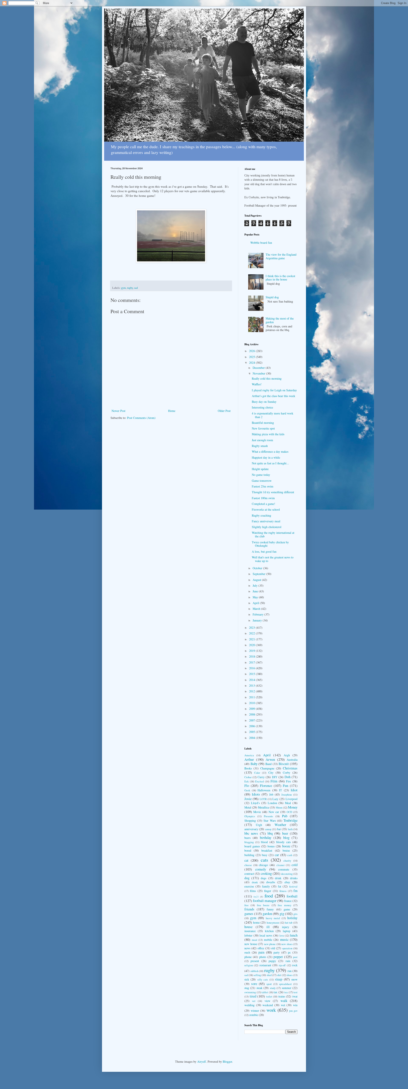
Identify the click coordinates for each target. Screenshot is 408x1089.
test (295, 992)
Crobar (248, 777)
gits (295, 914)
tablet (265, 992)
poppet (278, 956)
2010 (252, 703)
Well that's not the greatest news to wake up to (272, 559)
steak (259, 988)
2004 (252, 738)
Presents (268, 816)
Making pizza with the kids (268, 434)
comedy (260, 869)
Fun (285, 785)
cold (295, 864)
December (259, 368)
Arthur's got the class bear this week (273, 396)
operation (287, 948)
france (288, 901)
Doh (287, 776)
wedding (249, 1005)
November (259, 373)
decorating (287, 874)
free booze (263, 905)
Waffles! (257, 384)
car (277, 854)
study (273, 988)
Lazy (275, 799)
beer (285, 833)
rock (295, 965)
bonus (271, 846)
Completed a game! (263, 504)
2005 (252, 732)
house (248, 926)
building (249, 855)
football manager (264, 900)
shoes (290, 975)
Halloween (264, 790)
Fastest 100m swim (263, 498)
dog (246, 877)
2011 (252, 697)
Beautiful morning (263, 423)
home (256, 922)
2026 (252, 351)
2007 (252, 720)
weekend (267, 1005)
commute (283, 869)
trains (281, 996)
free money (284, 905)
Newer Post (118, 411)
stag (246, 988)
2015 (252, 674)
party (276, 952)
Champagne (267, 768)
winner (255, 1011)
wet (283, 1005)
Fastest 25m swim (262, 486)
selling (257, 975)
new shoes (287, 944)
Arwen (270, 759)
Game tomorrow (262, 481)
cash (289, 855)
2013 (252, 685)
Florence (266, 785)
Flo (246, 785)
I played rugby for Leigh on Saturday (274, 390)
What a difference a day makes (270, 451)
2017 (252, 662)
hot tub (289, 922)
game (287, 909)
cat (246, 860)
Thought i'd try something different (273, 492)
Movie (257, 812)
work (271, 1010)
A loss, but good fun (264, 551)
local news (265, 935)
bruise (286, 850)
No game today (261, 475)
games (248, 913)
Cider (257, 773)
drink (278, 878)
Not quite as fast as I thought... (270, 463)
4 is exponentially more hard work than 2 (272, 415)
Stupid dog (272, 297)
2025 (252, 357)
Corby (286, 773)
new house (250, 944)
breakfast (266, 850)
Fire (288, 781)
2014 (252, 680)
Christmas (290, 768)
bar (279, 829)
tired (253, 996)
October (258, 568)
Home (171, 411)
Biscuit (284, 763)
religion (248, 965)
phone (248, 957)
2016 (252, 668)
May (256, 597)
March (257, 609)
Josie (248, 798)
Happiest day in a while (266, 457)
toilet (269, 996)
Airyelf (201, 1061)
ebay (287, 882)
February (258, 614)
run (290, 971)
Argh (287, 755)
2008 (252, 714)
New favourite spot (263, 428)
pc (289, 952)
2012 (252, 691)
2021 (252, 639)
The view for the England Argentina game (281, 256)
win (295, 1005)
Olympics (249, 816)
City (270, 773)
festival (293, 886)
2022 (252, 633)
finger (267, 891)
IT (280, 790)
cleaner (280, 865)
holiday (292, 917)
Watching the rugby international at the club (273, 534)
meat (254, 940)
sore (254, 983)
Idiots (256, 794)
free (246, 905)
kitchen (269, 931)
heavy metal (273, 918)
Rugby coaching (261, 515)
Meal (288, 803)
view (267, 1001)
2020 (252, 645)
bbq (270, 833)
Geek (247, 790)
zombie (253, 1015)
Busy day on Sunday (264, 402)
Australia (292, 760)
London (272, 803)
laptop (286, 931)
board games (252, 846)
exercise (249, 886)
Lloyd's (255, 803)
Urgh (259, 825)
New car (274, 812)
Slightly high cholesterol (266, 527)
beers (247, 838)
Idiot (294, 790)
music (284, 939)
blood (264, 842)
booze (286, 846)
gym (123, 288)
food (269, 895)
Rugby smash (260, 446)
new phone (270, 944)
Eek (246, 781)
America (249, 755)
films (253, 891)
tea (286, 992)
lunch (294, 935)
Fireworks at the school (266, 509)
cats (264, 860)
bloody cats (283, 842)
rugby (130, 288)
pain (261, 952)
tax (275, 992)
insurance (250, 931)
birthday (265, 837)
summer (286, 988)
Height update (260, 469)
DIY (274, 777)
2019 (252, 651)
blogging (249, 842)
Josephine (286, 794)
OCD (289, 812)
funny (270, 909)
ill (268, 926)
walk (283, 1000)
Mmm (279, 807)
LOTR (263, 799)
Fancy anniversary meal (266, 521)
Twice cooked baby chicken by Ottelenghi (270, 544)
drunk (255, 882)
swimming (250, 992)
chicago (263, 865)
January (258, 620)
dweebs (270, 882)
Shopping (250, 821)
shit (279, 975)
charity (287, 860)
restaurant (265, 965)
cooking (266, 873)
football (292, 896)
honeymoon (273, 922)
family (266, 886)
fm (295, 890)
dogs (263, 878)
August (257, 580)
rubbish (254, 971)
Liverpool (292, 799)
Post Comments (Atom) (141, 418)
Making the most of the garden (280, 320)
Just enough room (262, 440)
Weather (280, 824)
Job (271, 794)
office (261, 948)
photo (262, 957)
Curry (261, 777)
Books (248, 768)
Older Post (224, 411)
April (256, 603)
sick (246, 979)
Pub (284, 815)
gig (282, 913)
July (255, 585)
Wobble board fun (261, 243)
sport (269, 984)
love (281, 935)
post (295, 957)
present (255, 961)
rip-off (282, 965)
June (256, 591)
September (259, 574)
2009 (252, 709)
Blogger (227, 1061)
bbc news (251, 833)
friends (249, 909)
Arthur (249, 759)
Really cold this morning (267, 378)
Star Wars (270, 821)
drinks (294, 878)
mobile (268, 940)
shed (269, 975)
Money (293, 807)
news (247, 948)
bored (247, 850)
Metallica (263, 807)
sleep (278, 979)
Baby (254, 763)
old (273, 948)
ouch (247, 952)
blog (286, 837)
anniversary (251, 829)
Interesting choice (262, 407)
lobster (248, 935)
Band (268, 764)
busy (264, 855)
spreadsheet (285, 984)
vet (253, 1001)
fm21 (256, 896)
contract (249, 874)
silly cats (262, 979)
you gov (293, 1011)
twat (295, 996)
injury (285, 927)
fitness (282, 891)
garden (267, 913)
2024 (252, 363)
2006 (252, 726)
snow (294, 979)
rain (288, 961)
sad (136, 288)
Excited (259, 781)
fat (279, 886)
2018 (252, 656)
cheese (248, 865)
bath (290, 829)
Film (274, 781)
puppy (272, 961)
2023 (252, 628)
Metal (247, 807)
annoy (268, 829)
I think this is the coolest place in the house (280, 278)
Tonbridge (290, 820)
